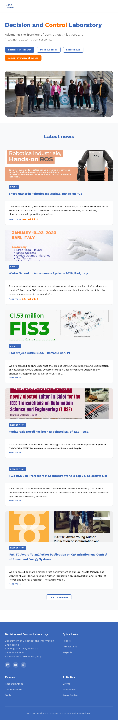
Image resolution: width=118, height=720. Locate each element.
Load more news (59, 597)
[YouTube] (15, 665)
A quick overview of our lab (23, 58)
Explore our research (19, 49)
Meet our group (48, 49)
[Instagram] (23, 665)
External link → (30, 219)
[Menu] (110, 6)
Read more (15, 219)
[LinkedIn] (7, 665)
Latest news (73, 49)
